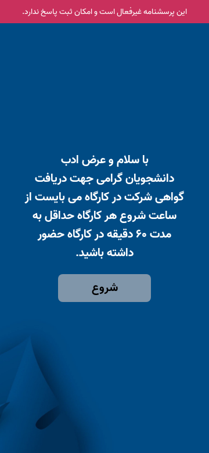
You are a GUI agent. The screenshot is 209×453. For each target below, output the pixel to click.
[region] (104, 185)
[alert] (104, 11)
